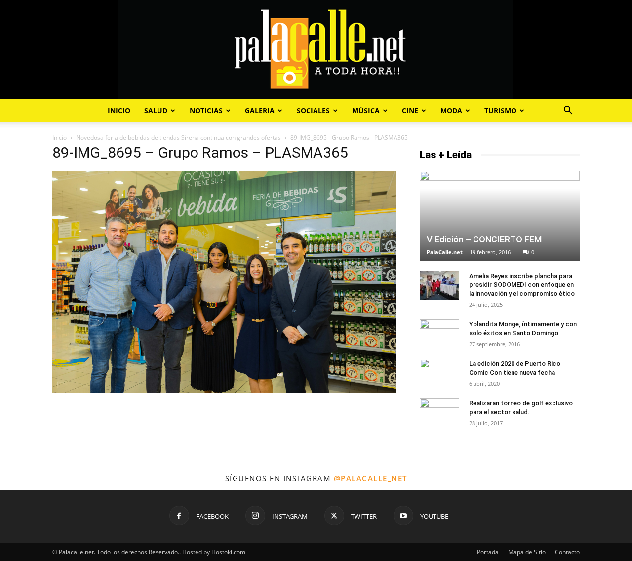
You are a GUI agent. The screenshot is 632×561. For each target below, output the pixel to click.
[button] (568, 111)
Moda (451, 110)
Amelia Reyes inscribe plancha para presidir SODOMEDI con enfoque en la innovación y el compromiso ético (522, 284)
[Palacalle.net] (316, 49)
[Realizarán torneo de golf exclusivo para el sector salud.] (439, 411)
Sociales (313, 110)
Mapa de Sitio (527, 552)
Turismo (500, 110)
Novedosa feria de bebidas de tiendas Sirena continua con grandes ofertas (178, 137)
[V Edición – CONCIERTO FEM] (500, 216)
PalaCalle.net (445, 252)
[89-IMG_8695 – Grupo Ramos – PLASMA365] (224, 390)
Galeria (260, 110)
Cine (410, 110)
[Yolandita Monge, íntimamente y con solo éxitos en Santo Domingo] (439, 331)
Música (366, 110)
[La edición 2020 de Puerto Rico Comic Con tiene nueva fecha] (439, 373)
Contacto (567, 552)
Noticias (206, 110)
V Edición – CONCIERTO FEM (484, 239)
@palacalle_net (370, 478)
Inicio (119, 110)
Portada (488, 552)
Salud (155, 110)
